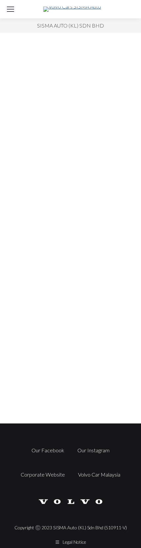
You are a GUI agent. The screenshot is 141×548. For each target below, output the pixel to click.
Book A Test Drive (70, 213)
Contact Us (70, 380)
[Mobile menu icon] (10, 9)
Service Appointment (71, 297)
